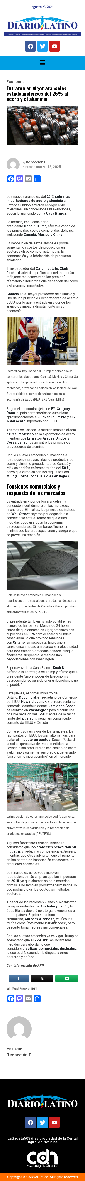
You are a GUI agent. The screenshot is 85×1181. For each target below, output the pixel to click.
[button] (42, 63)
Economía (16, 81)
